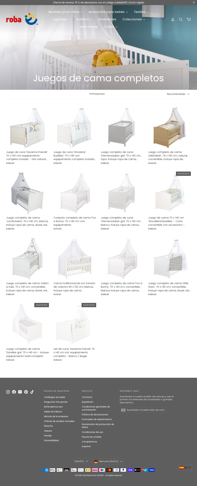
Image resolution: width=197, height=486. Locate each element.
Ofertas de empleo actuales (59, 421)
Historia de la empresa (56, 416)
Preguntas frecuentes (56, 401)
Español (79, 461)
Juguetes (60, 19)
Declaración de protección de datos (98, 426)
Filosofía (48, 425)
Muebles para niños (64, 12)
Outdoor (83, 19)
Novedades (107, 19)
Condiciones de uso (92, 432)
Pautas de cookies (91, 436)
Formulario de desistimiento (97, 419)
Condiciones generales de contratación (96, 408)
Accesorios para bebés (106, 12)
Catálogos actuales (54, 397)
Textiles (140, 12)
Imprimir (86, 446)
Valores (48, 430)
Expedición (87, 401)
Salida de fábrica (53, 411)
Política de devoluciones (95, 414)
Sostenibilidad (51, 440)
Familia (48, 435)
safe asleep (89, 26)
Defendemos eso (53, 406)
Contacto (87, 397)
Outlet (110, 26)
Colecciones (133, 19)
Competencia (89, 441)
